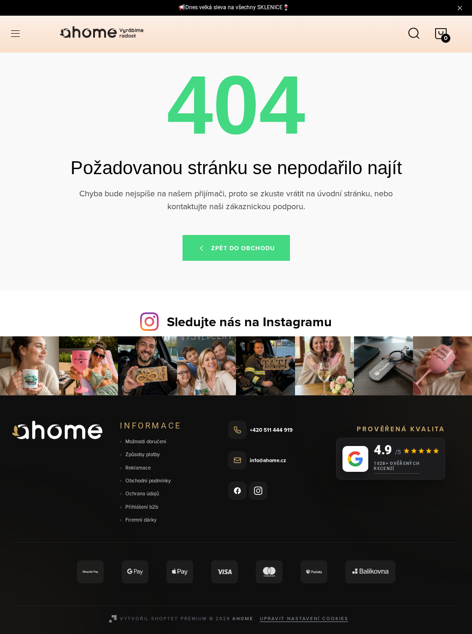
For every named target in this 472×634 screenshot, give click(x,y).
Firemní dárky (141, 520)
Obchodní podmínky (148, 480)
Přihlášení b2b (141, 507)
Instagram (258, 490)
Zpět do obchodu (243, 248)
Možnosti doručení (145, 441)
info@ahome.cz (268, 460)
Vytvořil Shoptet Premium (163, 618)
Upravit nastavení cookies (304, 618)
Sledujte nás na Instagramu (249, 321)
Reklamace (138, 467)
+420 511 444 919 (271, 430)
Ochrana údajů (142, 493)
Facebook (237, 490)
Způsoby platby (142, 454)
